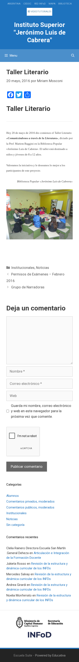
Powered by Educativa (50, 655)
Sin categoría (15, 525)
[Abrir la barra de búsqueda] (73, 55)
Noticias (42, 267)
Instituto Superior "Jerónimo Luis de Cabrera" (40, 32)
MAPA (52, 3)
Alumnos (12, 496)
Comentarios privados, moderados (30, 501)
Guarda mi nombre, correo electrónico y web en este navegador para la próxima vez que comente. (41, 411)
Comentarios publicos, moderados (30, 507)
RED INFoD (40, 3)
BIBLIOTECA (65, 3)
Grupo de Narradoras (27, 287)
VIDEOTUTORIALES (40, 11)
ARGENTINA (13, 3)
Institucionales (23, 267)
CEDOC (27, 3)
